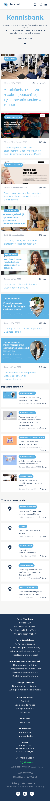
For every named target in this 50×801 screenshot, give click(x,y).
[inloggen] (35, 4)
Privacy (15, 783)
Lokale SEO (25, 622)
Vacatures (25, 722)
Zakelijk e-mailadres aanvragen (25, 689)
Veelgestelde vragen (25, 705)
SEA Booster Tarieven (25, 626)
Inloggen (25, 712)
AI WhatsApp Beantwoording (25, 647)
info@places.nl (27, 758)
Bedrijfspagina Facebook (25, 672)
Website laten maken (25, 634)
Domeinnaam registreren (25, 686)
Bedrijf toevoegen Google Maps (25, 668)
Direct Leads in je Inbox (25, 665)
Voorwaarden (29, 783)
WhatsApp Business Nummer (25, 651)
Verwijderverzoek (25, 708)
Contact (25, 701)
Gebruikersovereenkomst (19, 786)
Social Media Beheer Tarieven (25, 630)
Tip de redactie (25, 736)
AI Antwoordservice (25, 644)
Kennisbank (25, 732)
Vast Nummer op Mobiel (25, 655)
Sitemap (40, 786)
